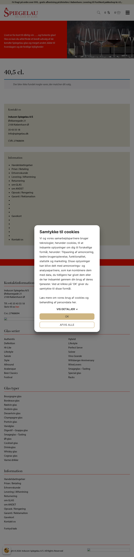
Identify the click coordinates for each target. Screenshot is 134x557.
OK (67, 316)
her (74, 302)
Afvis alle (67, 324)
